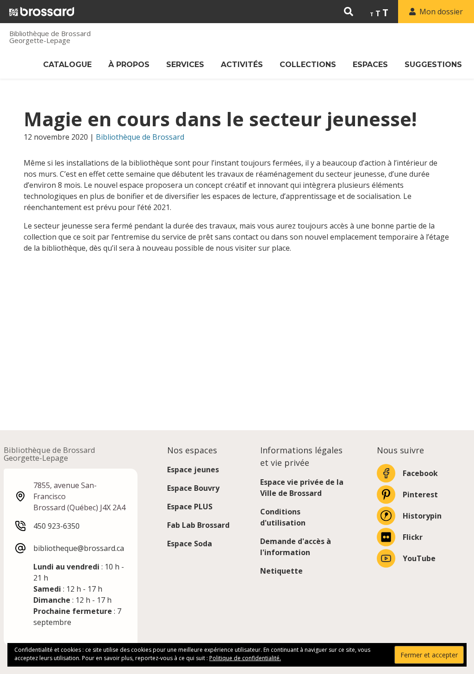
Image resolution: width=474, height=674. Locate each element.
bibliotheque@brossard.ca (78, 548)
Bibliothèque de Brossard (140, 137)
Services (185, 64)
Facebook (420, 473)
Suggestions (433, 64)
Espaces (370, 64)
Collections (308, 64)
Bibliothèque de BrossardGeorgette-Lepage (50, 37)
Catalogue (67, 64)
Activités (242, 64)
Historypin (422, 516)
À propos (129, 64)
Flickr (413, 537)
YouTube (419, 558)
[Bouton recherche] (348, 11)
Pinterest (420, 494)
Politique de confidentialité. (245, 658)
